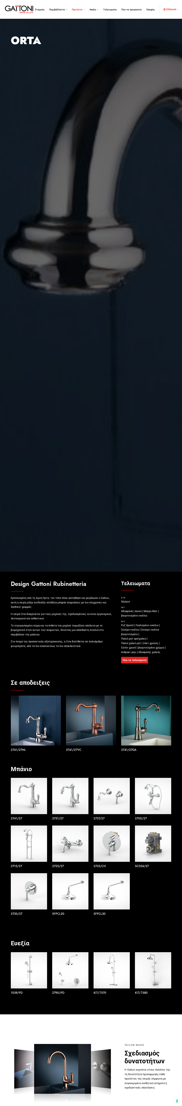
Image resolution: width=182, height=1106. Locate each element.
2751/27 (57, 818)
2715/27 (16, 866)
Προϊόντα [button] (77, 9)
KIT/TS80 (141, 993)
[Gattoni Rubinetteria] (19, 9)
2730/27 (16, 914)
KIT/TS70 (100, 993)
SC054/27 (142, 866)
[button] (36, 721)
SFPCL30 (100, 914)
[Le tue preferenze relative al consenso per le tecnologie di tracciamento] (177, 1101)
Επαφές (150, 9)
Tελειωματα (110, 9)
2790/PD (58, 993)
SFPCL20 (58, 914)
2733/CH (100, 866)
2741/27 (16, 818)
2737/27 (99, 818)
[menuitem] (40, 9)
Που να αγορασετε (131, 9)
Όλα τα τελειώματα (135, 660)
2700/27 (141, 818)
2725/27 (58, 866)
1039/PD (17, 993)
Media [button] (93, 9)
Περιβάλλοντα (57, 9)
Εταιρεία (40, 9)
